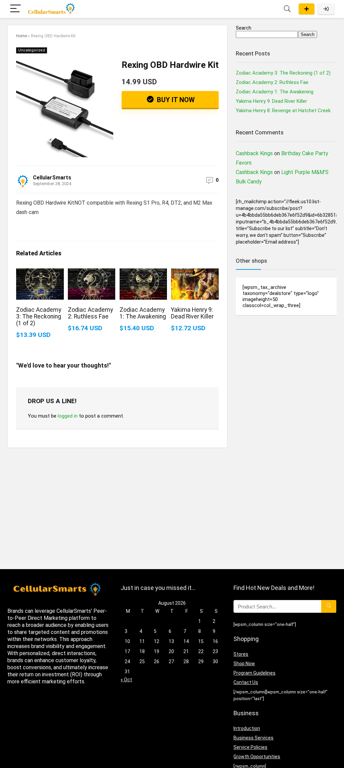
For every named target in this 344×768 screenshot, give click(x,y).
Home (21, 36)
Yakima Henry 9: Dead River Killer (192, 313)
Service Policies (250, 747)
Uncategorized (31, 50)
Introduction (246, 728)
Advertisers (306, 8)
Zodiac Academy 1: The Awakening (143, 313)
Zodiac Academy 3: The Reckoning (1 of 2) (38, 316)
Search (243, 28)
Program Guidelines (254, 673)
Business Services (253, 737)
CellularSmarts (52, 177)
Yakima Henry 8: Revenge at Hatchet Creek (283, 111)
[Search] (287, 9)
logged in (68, 416)
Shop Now (244, 663)
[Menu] (15, 9)
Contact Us (245, 682)
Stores (240, 654)
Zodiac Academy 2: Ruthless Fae (90, 313)
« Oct (126, 679)
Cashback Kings (254, 153)
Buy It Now (175, 100)
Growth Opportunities (256, 756)
